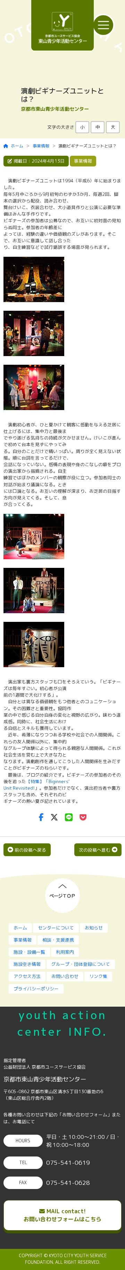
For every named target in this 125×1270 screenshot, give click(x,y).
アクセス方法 (27, 976)
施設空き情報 (27, 964)
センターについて (56, 928)
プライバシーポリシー (36, 989)
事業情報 (41, 146)
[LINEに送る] (69, 817)
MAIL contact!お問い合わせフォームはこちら (62, 1215)
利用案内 (65, 952)
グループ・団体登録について (80, 964)
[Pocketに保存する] (83, 817)
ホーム (17, 146)
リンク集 (98, 976)
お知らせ (94, 928)
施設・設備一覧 (29, 952)
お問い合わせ (64, 976)
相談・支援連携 (58, 940)
